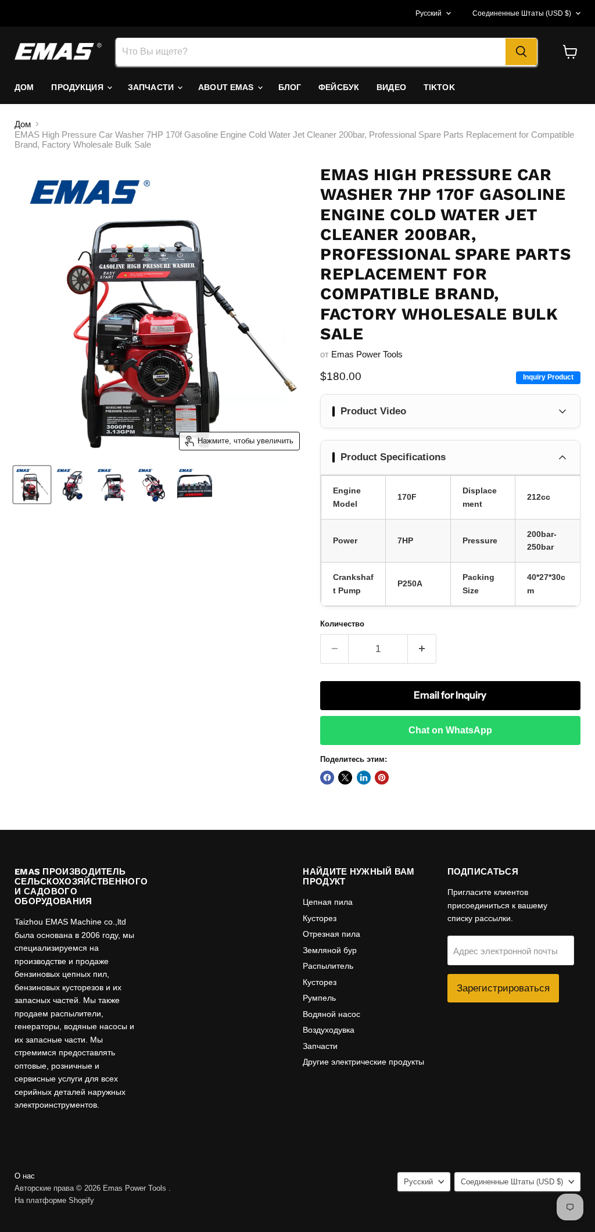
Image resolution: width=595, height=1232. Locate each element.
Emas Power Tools (367, 354)
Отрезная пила (331, 934)
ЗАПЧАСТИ (152, 87)
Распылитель (328, 965)
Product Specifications (393, 457)
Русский (428, 13)
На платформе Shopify (54, 1200)
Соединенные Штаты (521, 13)
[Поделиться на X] (345, 778)
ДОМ (24, 87)
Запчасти (320, 1046)
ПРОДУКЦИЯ (78, 87)
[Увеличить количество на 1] (422, 649)
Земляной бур (330, 950)
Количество (342, 623)
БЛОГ (290, 87)
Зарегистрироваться (503, 988)
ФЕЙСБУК (338, 87)
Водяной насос (331, 1014)
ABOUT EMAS (227, 87)
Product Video (373, 411)
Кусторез (319, 918)
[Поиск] (521, 51)
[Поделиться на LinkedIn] (364, 778)
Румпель (319, 997)
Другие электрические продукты (363, 1061)
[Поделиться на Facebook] (327, 778)
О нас (25, 1176)
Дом (23, 124)
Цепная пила (328, 902)
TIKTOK (439, 87)
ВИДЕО (391, 87)
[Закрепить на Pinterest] (382, 778)
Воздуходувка (328, 1029)
